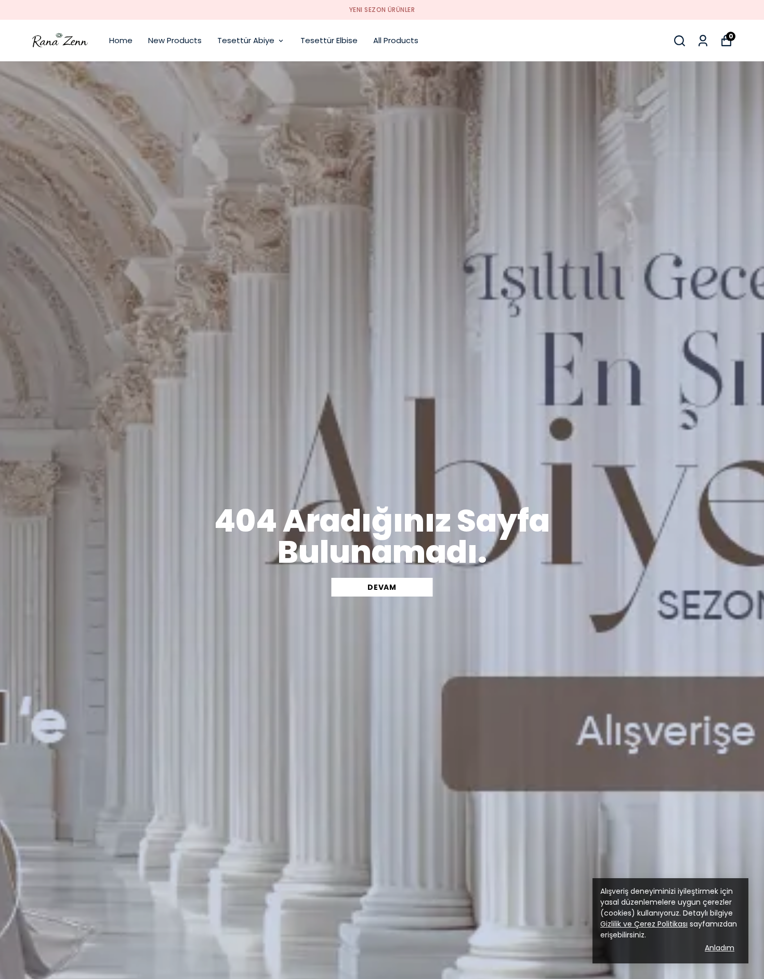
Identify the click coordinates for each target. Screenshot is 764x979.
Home (121, 40)
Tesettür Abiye (245, 40)
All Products (395, 40)
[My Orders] (702, 40)
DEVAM (382, 587)
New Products (175, 40)
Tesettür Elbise (329, 40)
